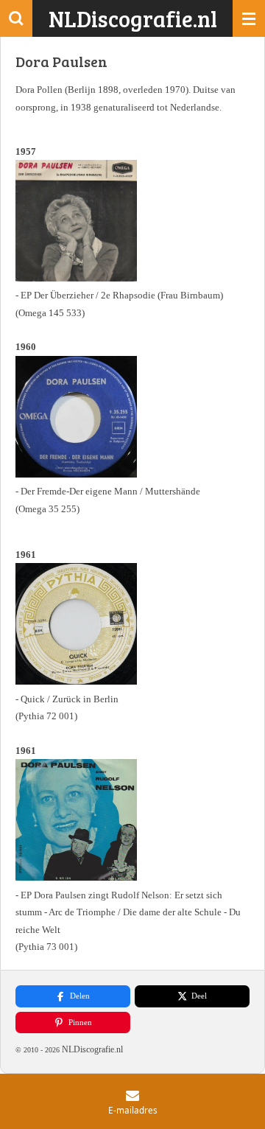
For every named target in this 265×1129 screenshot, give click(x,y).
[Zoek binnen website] (16, 18)
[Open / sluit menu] (249, 18)
